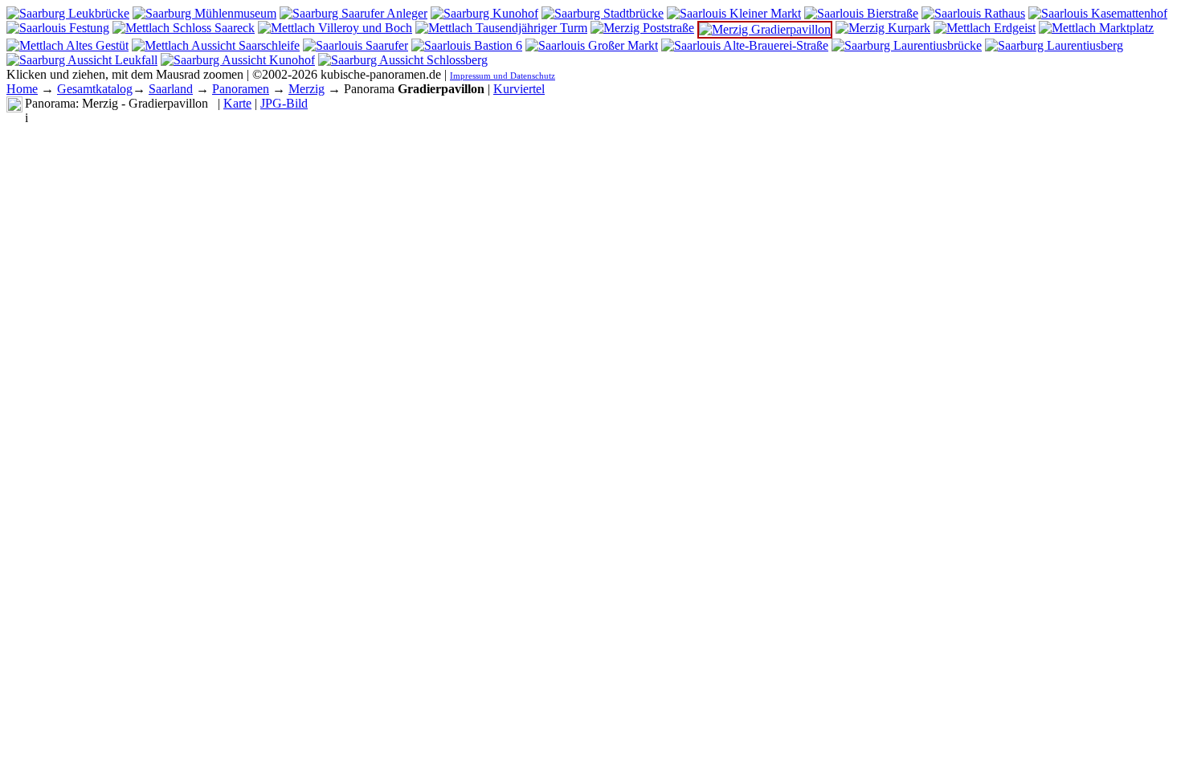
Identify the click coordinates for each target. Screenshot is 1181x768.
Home (22, 89)
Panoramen (240, 89)
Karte (237, 103)
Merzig (306, 89)
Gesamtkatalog (95, 89)
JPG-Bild (284, 103)
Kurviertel (519, 89)
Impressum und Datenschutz (502, 75)
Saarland (171, 89)
